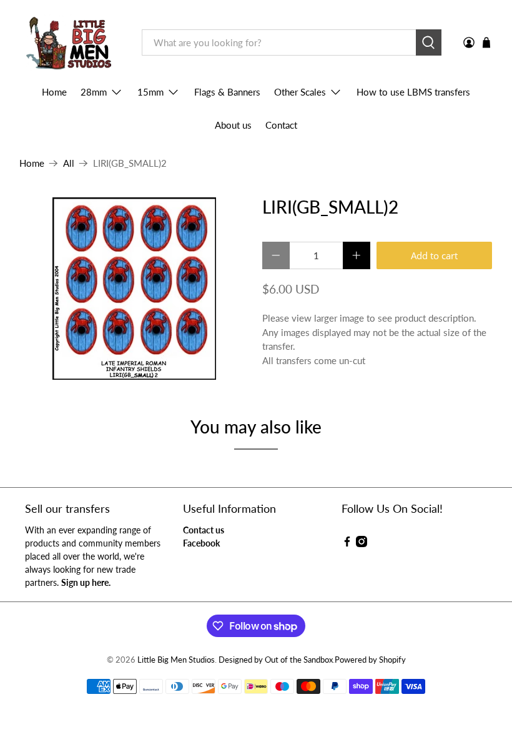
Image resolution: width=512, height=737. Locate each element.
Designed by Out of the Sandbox (276, 660)
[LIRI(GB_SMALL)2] (134, 288)
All (68, 163)
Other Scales (300, 91)
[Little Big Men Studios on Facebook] (347, 543)
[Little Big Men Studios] (71, 42)
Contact (281, 125)
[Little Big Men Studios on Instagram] (361, 543)
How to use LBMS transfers (413, 91)
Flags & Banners (227, 91)
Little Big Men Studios (176, 660)
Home (54, 91)
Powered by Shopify (370, 660)
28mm (94, 91)
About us (233, 125)
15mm (150, 91)
